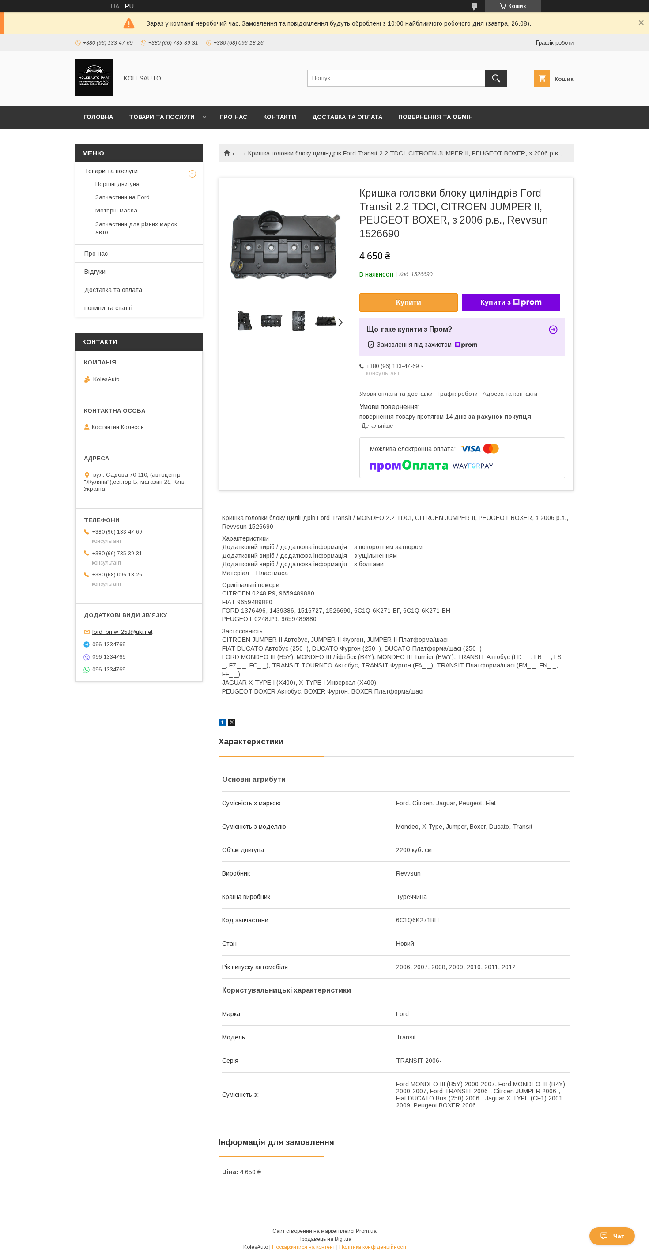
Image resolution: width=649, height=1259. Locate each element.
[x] (231, 723)
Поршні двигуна (117, 184)
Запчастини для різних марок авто (136, 228)
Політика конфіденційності (372, 1247)
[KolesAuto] (94, 94)
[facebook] (222, 723)
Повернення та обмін (435, 117)
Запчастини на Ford (122, 197)
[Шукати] (496, 78)
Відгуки (95, 271)
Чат (618, 1236)
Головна (98, 117)
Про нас (233, 117)
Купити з (495, 302)
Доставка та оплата (347, 117)
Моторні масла (116, 210)
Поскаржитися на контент (303, 1247)
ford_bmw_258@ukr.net (122, 632)
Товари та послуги (162, 117)
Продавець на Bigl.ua (324, 1239)
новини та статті (108, 307)
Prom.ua (366, 1231)
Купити (408, 302)
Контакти (279, 117)
